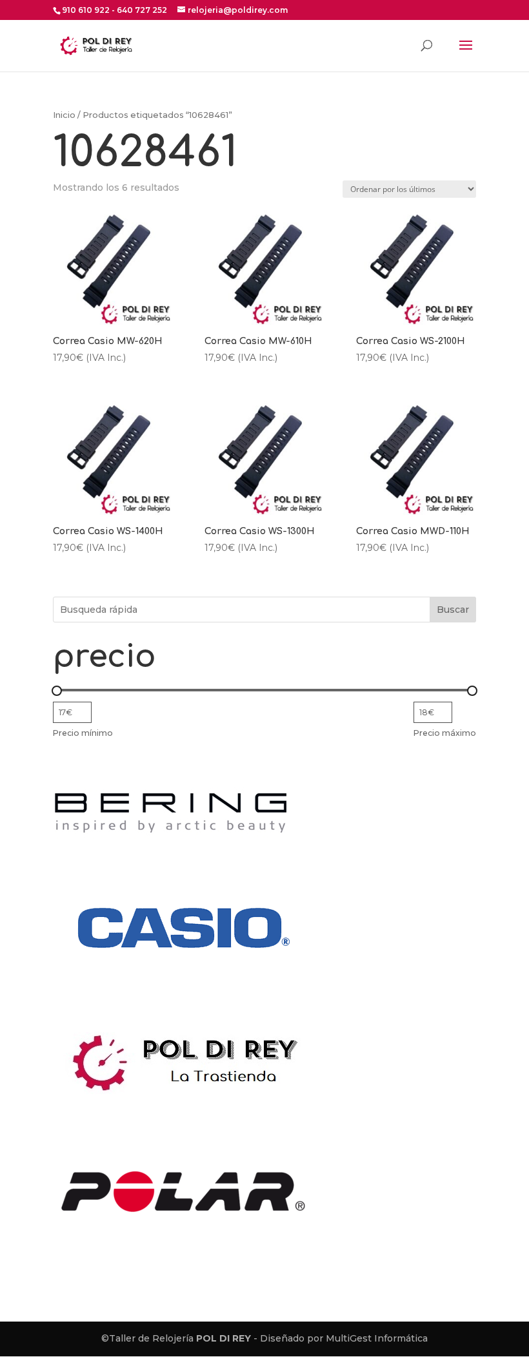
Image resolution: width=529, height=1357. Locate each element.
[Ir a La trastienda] (189, 1101)
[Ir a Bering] (171, 838)
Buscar (453, 609)
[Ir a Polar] (182, 1272)
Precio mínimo (83, 733)
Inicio (64, 115)
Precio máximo (445, 733)
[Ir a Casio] (182, 1009)
